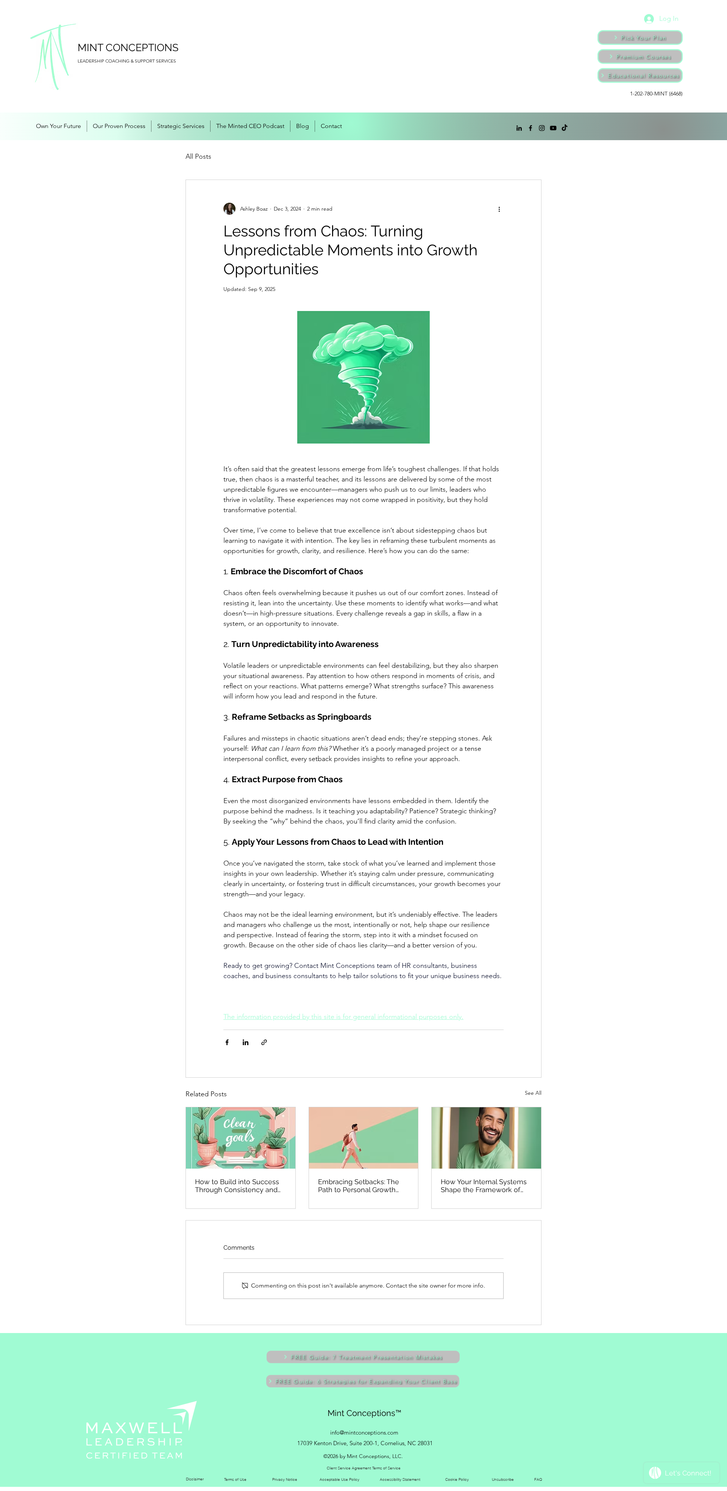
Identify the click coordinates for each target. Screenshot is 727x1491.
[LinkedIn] (519, 128)
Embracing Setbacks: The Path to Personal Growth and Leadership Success (358, 1186)
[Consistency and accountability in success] (240, 1138)
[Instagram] (542, 128)
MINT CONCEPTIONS (128, 47)
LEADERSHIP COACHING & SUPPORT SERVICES (127, 61)
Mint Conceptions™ (364, 1413)
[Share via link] (264, 1042)
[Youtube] (553, 128)
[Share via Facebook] (227, 1042)
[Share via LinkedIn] (245, 1042)
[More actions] (499, 208)
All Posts (198, 156)
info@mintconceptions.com (364, 1432)
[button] (363, 1356)
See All (533, 1092)
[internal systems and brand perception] (486, 1138)
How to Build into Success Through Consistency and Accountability (237, 1186)
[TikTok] (564, 128)
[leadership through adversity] (363, 1138)
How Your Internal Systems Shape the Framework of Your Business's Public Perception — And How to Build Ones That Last (484, 1186)
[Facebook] (530, 128)
